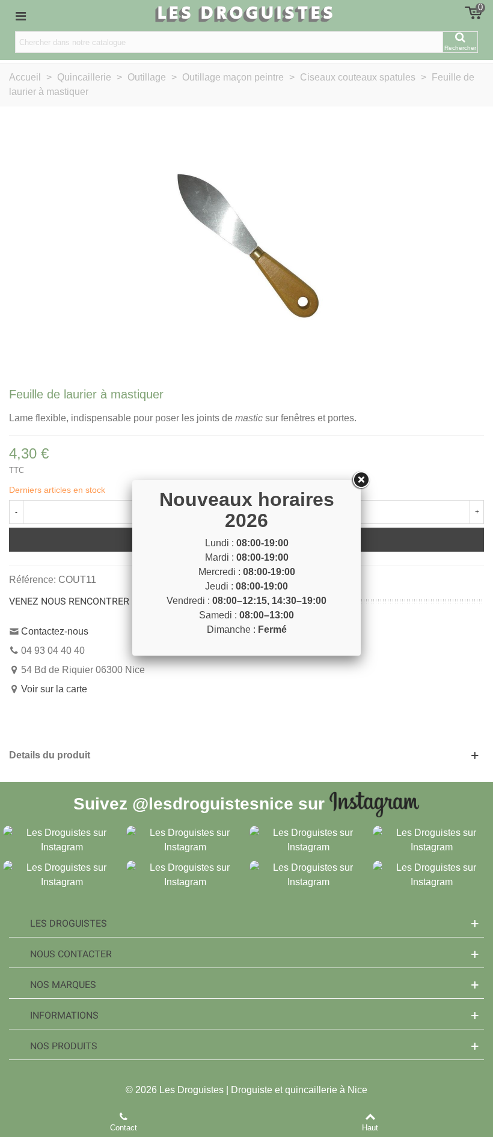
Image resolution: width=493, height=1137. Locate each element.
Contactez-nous (54, 631)
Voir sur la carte (54, 689)
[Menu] (20, 15)
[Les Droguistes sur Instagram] (61, 839)
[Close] (361, 480)
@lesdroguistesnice (212, 803)
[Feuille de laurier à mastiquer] (246, 245)
